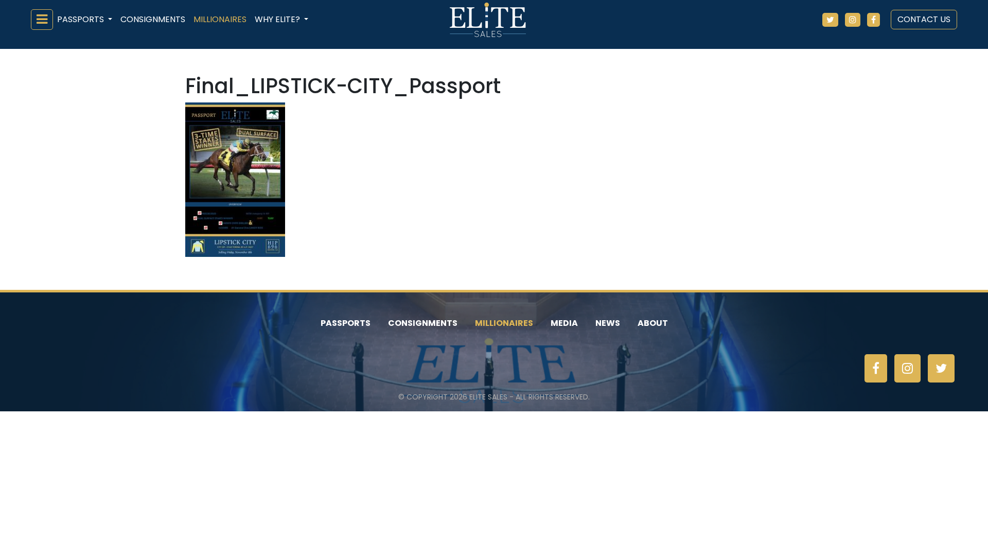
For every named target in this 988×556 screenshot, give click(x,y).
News (607, 323)
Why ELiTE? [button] (278, 19)
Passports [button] (81, 19)
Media (564, 323)
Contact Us (923, 19)
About (653, 323)
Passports (345, 323)
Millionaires (219, 19)
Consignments (152, 19)
